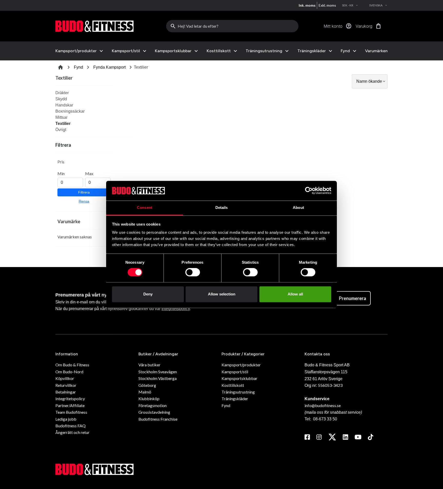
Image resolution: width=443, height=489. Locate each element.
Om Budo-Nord (69, 371)
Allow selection (221, 294)
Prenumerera (352, 298)
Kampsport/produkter (76, 51)
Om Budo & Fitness (72, 364)
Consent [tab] (144, 207)
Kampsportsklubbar (173, 51)
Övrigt (60, 129)
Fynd (345, 51)
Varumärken (376, 50)
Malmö (144, 391)
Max (89, 173)
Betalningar (65, 391)
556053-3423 (330, 385)
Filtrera (84, 192)
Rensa (84, 201)
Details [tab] (221, 207)
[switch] (192, 272)
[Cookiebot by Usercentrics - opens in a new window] (308, 191)
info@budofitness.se (323, 405)
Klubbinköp (148, 398)
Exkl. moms (327, 5)
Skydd (61, 99)
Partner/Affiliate (70, 405)
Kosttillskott (219, 51)
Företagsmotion (152, 405)
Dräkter (62, 93)
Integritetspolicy (176, 308)
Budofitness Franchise (157, 419)
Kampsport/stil (126, 51)
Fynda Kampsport (109, 67)
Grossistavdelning (154, 412)
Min (61, 173)
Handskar (64, 105)
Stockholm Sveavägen (157, 371)
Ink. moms (307, 5)
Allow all (295, 294)
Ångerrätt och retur (72, 432)
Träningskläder (311, 51)
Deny (148, 294)
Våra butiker (149, 364)
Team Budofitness (71, 412)
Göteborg (147, 385)
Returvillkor (65, 385)
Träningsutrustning (264, 51)
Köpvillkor (64, 378)
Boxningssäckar (70, 111)
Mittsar (61, 117)
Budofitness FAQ (70, 425)
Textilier (63, 123)
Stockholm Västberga (157, 378)
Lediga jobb (65, 419)
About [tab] (298, 207)
